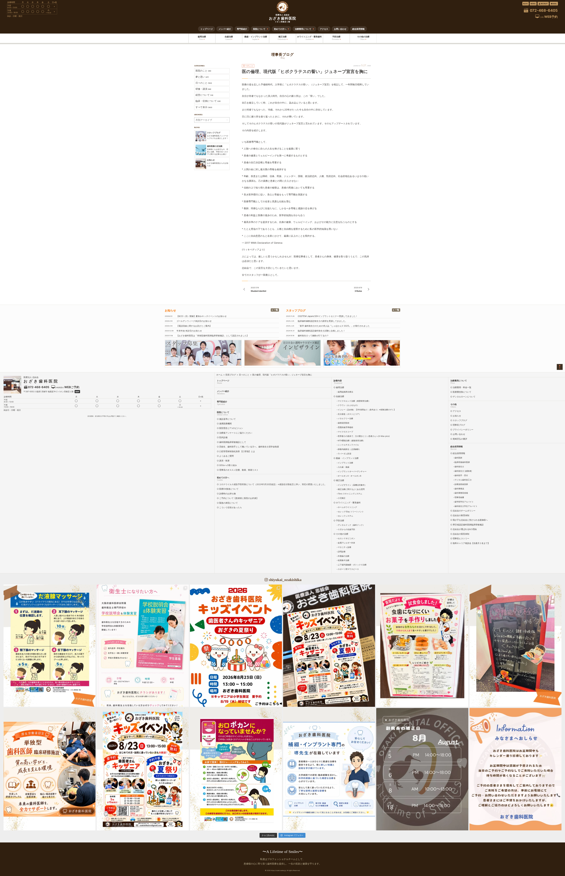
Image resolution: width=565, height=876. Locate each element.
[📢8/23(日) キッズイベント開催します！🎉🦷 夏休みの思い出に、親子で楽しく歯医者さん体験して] (329, 646)
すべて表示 (204, 107)
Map (77, 392)
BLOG (525, 4)
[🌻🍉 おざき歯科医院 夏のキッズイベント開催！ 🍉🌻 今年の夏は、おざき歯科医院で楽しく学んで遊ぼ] (143, 769)
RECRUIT (544, 4)
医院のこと (203, 70)
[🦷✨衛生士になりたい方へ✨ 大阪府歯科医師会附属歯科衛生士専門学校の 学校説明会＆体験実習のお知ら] (143, 646)
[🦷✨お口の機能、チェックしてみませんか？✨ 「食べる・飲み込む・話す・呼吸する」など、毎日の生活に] (515, 646)
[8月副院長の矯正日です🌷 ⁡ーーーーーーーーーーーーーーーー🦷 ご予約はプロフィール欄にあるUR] (422, 769)
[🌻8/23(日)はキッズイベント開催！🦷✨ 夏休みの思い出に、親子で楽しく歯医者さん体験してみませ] (236, 646)
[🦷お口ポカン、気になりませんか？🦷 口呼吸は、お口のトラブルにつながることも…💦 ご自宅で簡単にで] (236, 769)
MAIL (555, 4)
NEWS (533, 4)
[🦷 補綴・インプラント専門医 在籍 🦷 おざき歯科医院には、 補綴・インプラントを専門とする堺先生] (329, 769)
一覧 (276, 310)
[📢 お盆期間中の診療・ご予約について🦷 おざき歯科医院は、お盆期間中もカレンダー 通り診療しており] (515, 769)
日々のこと (204, 82)
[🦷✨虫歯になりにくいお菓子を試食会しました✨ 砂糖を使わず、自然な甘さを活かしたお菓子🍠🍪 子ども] (422, 646)
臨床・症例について (208, 100)
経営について (204, 94)
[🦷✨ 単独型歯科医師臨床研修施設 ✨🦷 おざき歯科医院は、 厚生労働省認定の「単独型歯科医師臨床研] (49, 769)
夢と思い (202, 76)
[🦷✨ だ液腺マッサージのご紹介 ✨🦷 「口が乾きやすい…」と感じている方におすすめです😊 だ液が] (49, 646)
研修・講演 (203, 88)
